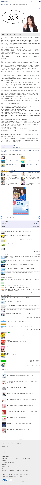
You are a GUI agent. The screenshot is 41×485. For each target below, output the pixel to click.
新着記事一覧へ (37, 251)
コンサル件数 (4, 223)
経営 (19, 147)
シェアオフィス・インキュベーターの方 (21, 470)
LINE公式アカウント (11, 462)
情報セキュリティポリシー (24, 474)
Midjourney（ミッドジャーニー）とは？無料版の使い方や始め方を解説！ (19, 423)
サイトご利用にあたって (6, 474)
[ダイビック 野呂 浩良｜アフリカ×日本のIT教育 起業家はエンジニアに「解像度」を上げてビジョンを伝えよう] (3, 174)
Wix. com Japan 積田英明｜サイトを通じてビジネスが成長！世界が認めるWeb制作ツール (13, 183)
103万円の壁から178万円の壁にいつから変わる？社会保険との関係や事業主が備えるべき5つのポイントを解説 (22, 382)
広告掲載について (5, 470)
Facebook (5, 462)
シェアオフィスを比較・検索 (14, 458)
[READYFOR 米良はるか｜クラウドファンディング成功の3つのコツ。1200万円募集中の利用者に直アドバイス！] (23, 183)
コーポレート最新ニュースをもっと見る (33, 329)
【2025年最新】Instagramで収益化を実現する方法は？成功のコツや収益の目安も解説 (21, 399)
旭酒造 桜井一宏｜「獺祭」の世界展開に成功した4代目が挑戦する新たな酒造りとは (33, 178)
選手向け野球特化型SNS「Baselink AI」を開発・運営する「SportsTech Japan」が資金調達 (20, 282)
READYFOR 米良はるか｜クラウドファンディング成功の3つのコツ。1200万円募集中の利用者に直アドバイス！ (33, 183)
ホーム (2, 4)
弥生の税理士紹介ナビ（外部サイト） (26, 458)
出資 (14, 147)
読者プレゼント (29, 1)
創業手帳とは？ (4, 443)
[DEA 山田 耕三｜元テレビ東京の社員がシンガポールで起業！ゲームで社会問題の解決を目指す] (23, 174)
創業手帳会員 (4, 224)
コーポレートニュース (10, 466)
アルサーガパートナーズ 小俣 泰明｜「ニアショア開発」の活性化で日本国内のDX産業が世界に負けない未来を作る (12, 178)
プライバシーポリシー (15, 474)
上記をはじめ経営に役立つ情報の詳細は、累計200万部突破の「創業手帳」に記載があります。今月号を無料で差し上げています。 (20, 151)
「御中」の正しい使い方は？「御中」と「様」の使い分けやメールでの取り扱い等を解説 (22, 411)
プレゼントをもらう (28, 443)
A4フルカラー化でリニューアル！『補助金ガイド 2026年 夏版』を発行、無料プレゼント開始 (22, 326)
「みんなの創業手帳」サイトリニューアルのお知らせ (16, 321)
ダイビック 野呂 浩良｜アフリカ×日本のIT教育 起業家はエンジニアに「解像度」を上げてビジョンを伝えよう (12, 174)
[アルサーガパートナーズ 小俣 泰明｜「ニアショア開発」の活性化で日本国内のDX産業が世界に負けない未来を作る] (3, 179)
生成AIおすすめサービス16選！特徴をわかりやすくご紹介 (16, 387)
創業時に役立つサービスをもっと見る (33, 317)
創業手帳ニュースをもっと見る (35, 292)
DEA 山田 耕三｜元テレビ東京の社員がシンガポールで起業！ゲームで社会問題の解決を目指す (33, 174)
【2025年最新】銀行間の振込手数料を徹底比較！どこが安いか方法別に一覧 (20, 405)
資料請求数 (3, 226)
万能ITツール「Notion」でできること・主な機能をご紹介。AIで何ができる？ (20, 393)
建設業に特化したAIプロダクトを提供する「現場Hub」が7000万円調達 (17, 285)
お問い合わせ (11, 470)
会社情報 (3, 466)
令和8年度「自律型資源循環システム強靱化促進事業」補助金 (15, 287)
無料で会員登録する (11, 443)
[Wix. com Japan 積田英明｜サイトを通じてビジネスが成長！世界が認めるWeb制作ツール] (3, 183)
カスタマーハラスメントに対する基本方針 (9, 476)
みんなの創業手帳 (5, 458)
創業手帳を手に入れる (20, 443)
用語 (39, 8)
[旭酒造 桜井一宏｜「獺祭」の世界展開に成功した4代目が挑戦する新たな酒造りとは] (23, 179)
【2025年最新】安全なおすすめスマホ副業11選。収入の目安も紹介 (18, 429)
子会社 (17, 147)
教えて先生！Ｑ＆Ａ (7, 4)
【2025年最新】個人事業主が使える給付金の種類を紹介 (16, 417)
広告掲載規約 (19, 476)
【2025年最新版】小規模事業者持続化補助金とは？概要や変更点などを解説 (20, 375)
